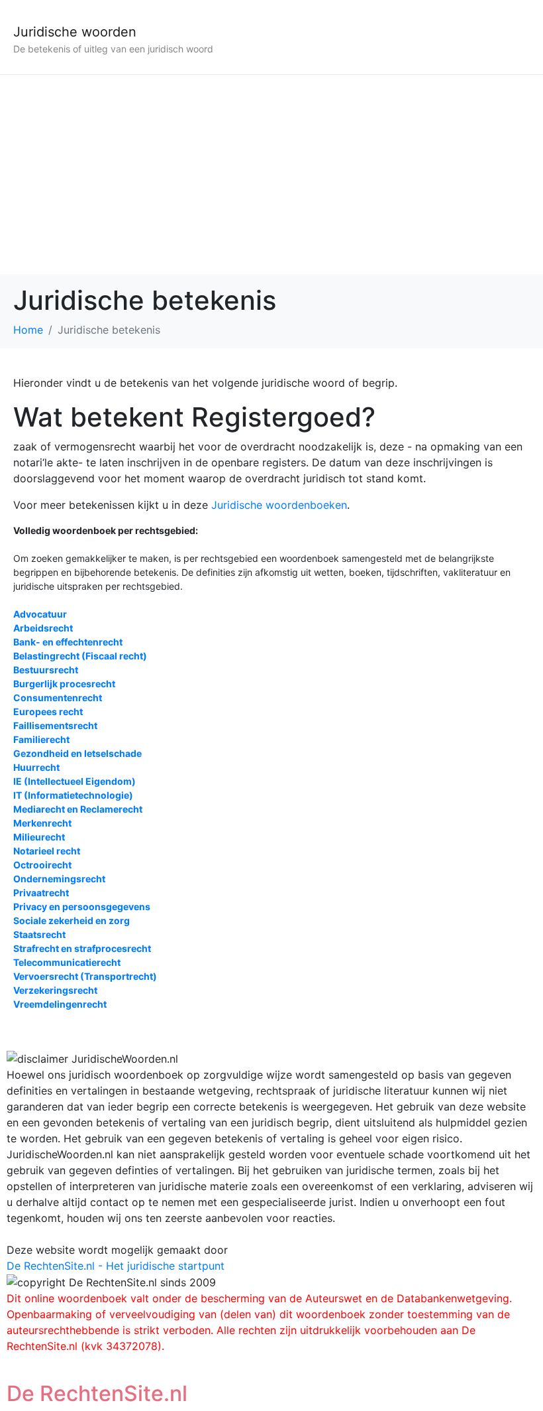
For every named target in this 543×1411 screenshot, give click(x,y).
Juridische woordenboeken (279, 504)
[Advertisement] (271, 174)
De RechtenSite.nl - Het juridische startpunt (115, 1265)
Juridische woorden (74, 32)
